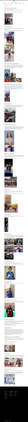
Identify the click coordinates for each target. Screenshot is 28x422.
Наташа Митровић (12, 68)
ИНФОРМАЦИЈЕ (15, 3)
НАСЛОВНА (4, 3)
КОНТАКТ (23, 3)
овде (15, 325)
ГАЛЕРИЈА (20, 3)
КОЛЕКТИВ (12, 3)
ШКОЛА (8, 3)
